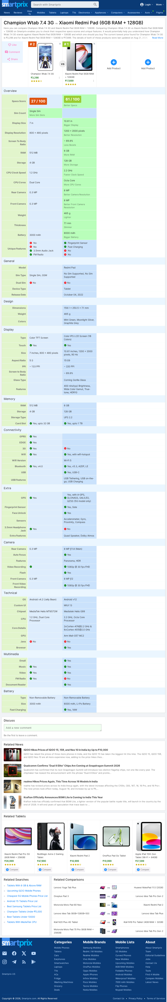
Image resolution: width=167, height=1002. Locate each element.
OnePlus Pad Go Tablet (114, 855)
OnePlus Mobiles (91, 966)
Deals (57, 989)
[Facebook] (14, 953)
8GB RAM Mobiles (124, 966)
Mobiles (41, 12)
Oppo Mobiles (90, 970)
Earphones (59, 959)
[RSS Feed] (24, 961)
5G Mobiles (121, 951)
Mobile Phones (61, 947)
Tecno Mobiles (90, 986)
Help (147, 966)
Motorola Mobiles (92, 963)
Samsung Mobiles (92, 947)
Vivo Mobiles (89, 959)
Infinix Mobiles (90, 978)
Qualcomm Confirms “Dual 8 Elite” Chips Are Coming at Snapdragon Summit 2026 (72, 765)
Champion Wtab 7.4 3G (42, 73)
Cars (56, 955)
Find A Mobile (152, 974)
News (7, 12)
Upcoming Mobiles (124, 963)
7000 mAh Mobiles (124, 982)
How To (29, 12)
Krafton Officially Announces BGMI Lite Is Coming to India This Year (63, 797)
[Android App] (33, 961)
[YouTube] (33, 953)
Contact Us (151, 963)
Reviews (18, 12)
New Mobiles (122, 959)
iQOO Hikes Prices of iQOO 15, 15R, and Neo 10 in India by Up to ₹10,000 (66, 749)
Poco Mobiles (90, 982)
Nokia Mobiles (90, 989)
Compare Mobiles (154, 978)
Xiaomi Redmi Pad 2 (80, 855)
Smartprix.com (29, 998)
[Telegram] (14, 961)
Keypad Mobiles (123, 989)
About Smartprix (153, 947)
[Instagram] (4, 961)
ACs (56, 974)
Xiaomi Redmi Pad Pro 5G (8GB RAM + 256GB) (17, 856)
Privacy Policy (135, 998)
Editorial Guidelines (155, 955)
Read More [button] (157, 37)
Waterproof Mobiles (125, 978)
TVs (74, 12)
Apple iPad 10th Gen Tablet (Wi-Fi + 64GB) (146, 856)
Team (148, 951)
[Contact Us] (4, 953)
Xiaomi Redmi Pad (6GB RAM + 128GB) (79, 75)
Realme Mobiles (91, 955)
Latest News (151, 982)
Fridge (57, 978)
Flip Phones (121, 986)
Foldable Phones (123, 970)
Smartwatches (61, 963)
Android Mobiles (123, 974)
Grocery (58, 986)
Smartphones (122, 947)
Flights (159, 12)
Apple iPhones (90, 974)
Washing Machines (63, 982)
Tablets (52, 12)
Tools (148, 970)
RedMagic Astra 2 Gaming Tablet (50, 856)
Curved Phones (123, 955)
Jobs (147, 959)
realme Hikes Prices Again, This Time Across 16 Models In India (61, 781)
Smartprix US (8, 974)
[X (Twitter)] (24, 953)
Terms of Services (156, 998)
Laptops (64, 12)
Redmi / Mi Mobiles (92, 951)
